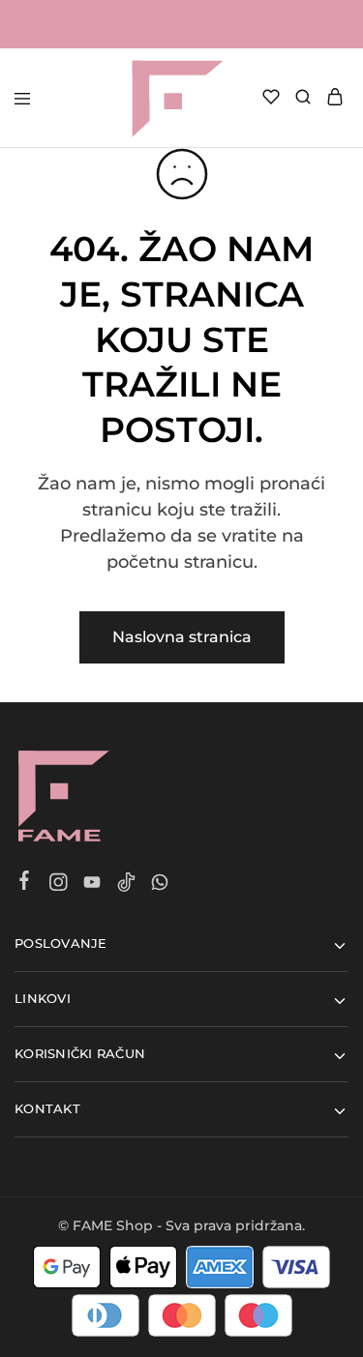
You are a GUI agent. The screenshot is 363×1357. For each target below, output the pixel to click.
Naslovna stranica (182, 637)
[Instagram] (59, 885)
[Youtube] (92, 885)
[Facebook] (25, 883)
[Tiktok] (126, 885)
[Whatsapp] (160, 885)
